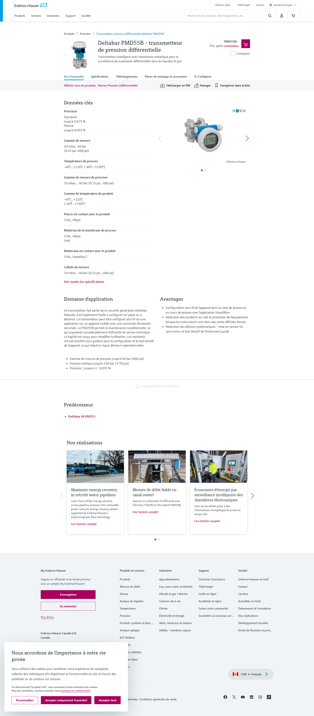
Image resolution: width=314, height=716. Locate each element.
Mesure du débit (130, 586)
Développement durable (253, 623)
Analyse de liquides (132, 601)
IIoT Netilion (127, 637)
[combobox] (285, 5)
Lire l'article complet (84, 524)
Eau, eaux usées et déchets (176, 586)
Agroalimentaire (169, 579)
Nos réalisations (248, 615)
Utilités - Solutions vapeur (175, 630)
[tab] (75, 76)
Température (128, 608)
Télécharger (243, 5)
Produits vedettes (130, 652)
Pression (85, 34)
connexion (231, 46)
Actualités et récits (249, 601)
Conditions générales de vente (158, 699)
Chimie (163, 608)
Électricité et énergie (171, 615)
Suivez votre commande (213, 608)
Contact (260, 5)
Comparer (243, 53)
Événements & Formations (254, 608)
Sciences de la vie (170, 601)
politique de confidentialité (75, 690)
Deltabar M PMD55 (81, 416)
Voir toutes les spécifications (84, 282)
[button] (68, 594)
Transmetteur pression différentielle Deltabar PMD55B (130, 34)
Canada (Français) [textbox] (283, 5)
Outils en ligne (222, 5)
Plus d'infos (47, 617)
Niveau (124, 594)
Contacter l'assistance (212, 579)
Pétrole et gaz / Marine (173, 594)
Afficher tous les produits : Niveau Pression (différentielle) (101, 85)
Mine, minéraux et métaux (175, 623)
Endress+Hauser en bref (253, 579)
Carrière (243, 594)
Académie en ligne (210, 601)
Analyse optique (130, 630)
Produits (69, 34)
